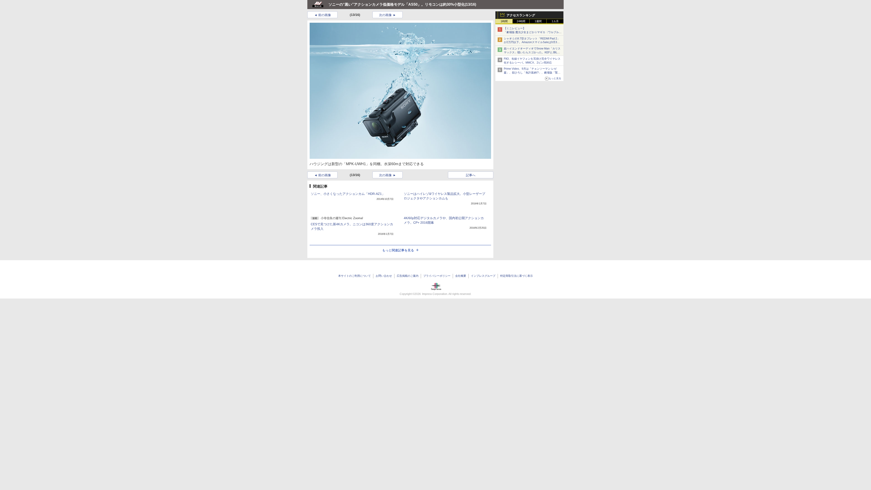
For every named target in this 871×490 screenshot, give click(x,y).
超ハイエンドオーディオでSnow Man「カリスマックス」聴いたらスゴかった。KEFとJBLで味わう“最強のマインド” (532, 52)
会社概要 (460, 275)
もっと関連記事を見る (398, 250)
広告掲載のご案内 (407, 275)
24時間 (521, 21)
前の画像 (324, 15)
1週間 (538, 21)
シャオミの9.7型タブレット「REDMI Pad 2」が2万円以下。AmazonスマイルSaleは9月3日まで (532, 42)
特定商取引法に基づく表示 (516, 275)
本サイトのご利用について (354, 275)
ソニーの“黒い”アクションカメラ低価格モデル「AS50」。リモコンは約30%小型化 (396, 4)
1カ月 (555, 21)
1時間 (504, 21)
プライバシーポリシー (436, 275)
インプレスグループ (483, 275)
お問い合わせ (384, 275)
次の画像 (385, 15)
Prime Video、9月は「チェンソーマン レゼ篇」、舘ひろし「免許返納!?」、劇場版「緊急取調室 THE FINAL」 (532, 72)
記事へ (470, 175)
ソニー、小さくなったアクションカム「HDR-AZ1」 (348, 194)
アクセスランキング (520, 15)
